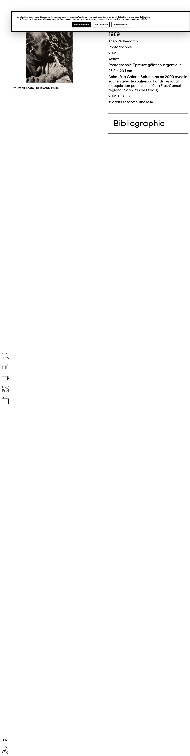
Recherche (5, 355)
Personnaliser (120, 24)
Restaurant (5, 389)
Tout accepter (81, 24)
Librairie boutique (5, 400)
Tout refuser (101, 24)
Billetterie (5, 378)
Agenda (5, 367)
